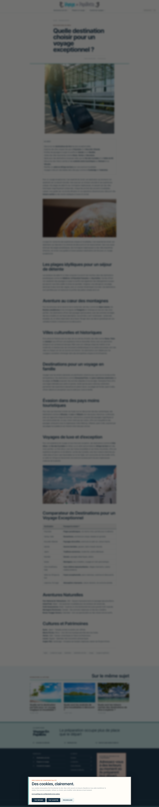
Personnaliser (67, 800)
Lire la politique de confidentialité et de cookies (46, 794)
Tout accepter (53, 800)
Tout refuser (38, 800)
